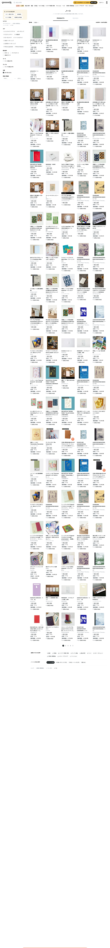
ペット (63, 5)
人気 (18, 5)
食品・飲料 (27, 5)
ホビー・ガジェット (89, 5)
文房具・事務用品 (70, 5)
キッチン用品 (41, 5)
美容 (32, 5)
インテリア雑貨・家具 (50, 5)
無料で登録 (33, 47)
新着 (23, 5)
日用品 (35, 5)
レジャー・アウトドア (79, 5)
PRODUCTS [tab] (60, 18)
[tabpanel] (68, 336)
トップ (32, 668)
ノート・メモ (49, 668)
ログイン (101, 2)
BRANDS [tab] (75, 18)
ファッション (58, 5)
